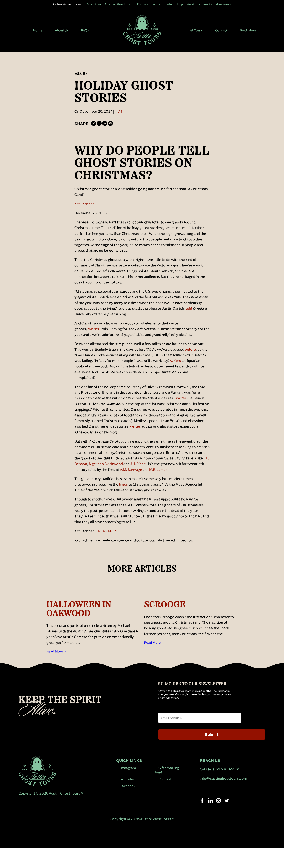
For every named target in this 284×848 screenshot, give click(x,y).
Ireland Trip (174, 4)
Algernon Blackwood (106, 463)
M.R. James (158, 469)
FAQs (85, 30)
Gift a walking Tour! (166, 770)
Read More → (56, 651)
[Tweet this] (93, 124)
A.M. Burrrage (131, 469)
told (188, 308)
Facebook (127, 786)
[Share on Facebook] (99, 124)
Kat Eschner (84, 203)
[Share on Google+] (104, 124)
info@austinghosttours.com (224, 778)
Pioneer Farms (149, 4)
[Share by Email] (110, 124)
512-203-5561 (228, 769)
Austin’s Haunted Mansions (209, 4)
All (120, 111)
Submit (212, 734)
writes (93, 328)
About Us (62, 30)
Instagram (128, 768)
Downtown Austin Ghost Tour (109, 4)
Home (37, 30)
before (190, 349)
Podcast (164, 779)
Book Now (248, 30)
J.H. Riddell (138, 463)
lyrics (123, 484)
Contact (221, 30)
